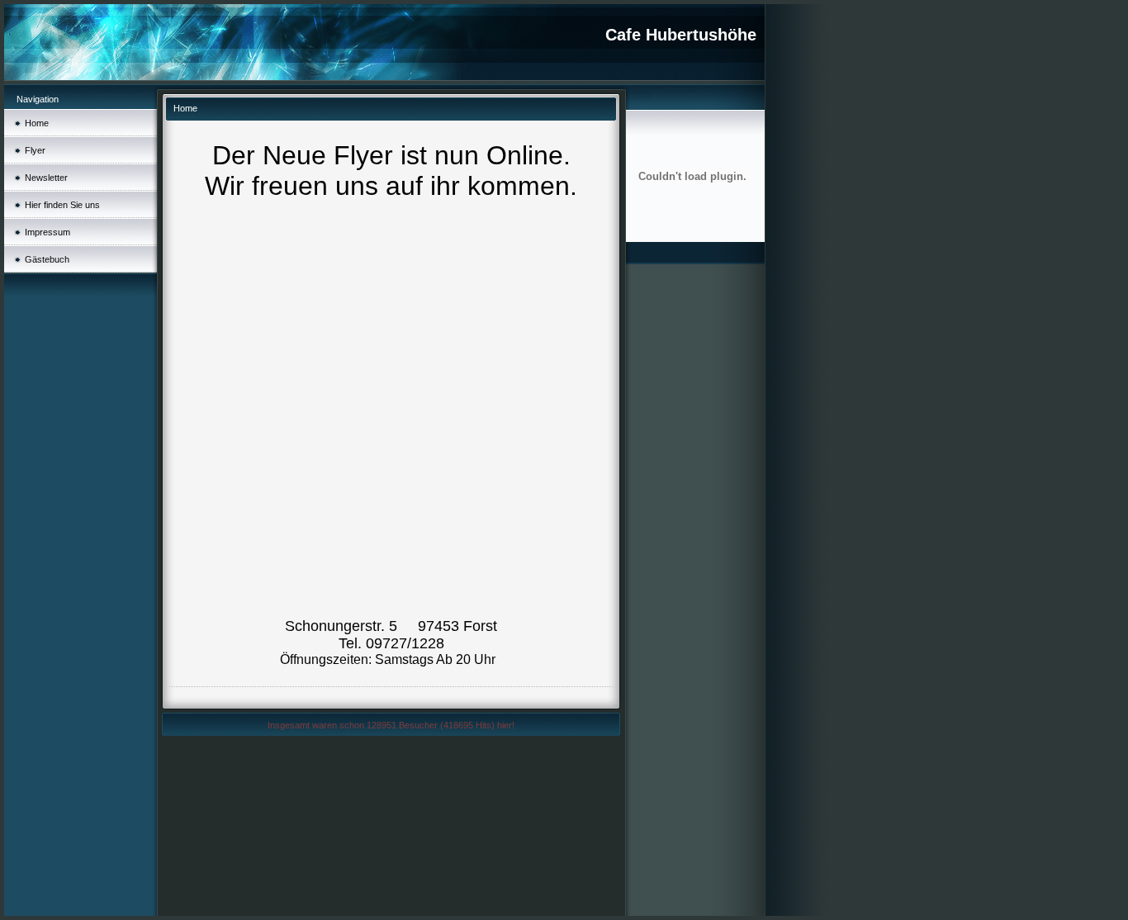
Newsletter (46, 178)
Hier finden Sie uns (62, 205)
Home (37, 123)
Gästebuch (47, 259)
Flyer (35, 150)
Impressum (47, 232)
